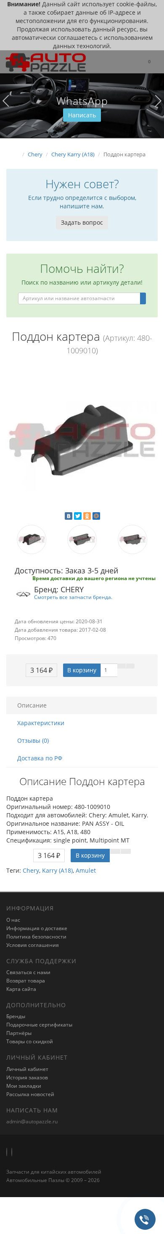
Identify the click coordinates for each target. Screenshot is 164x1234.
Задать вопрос (82, 222)
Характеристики (40, 723)
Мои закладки (23, 1085)
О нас (13, 919)
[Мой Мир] (96, 516)
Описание (32, 705)
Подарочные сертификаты (39, 1024)
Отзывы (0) (33, 740)
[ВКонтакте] (68, 516)
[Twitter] (78, 516)
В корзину (81, 670)
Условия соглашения (32, 945)
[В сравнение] (130, 666)
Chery (31, 870)
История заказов (27, 1077)
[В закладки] (121, 666)
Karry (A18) (57, 870)
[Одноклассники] (87, 516)
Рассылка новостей (30, 1094)
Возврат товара (25, 980)
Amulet (86, 870)
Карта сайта (21, 989)
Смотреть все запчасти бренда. (73, 597)
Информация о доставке (36, 928)
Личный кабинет (27, 1069)
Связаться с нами (28, 972)
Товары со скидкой (29, 1041)
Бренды (15, 1016)
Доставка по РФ (39, 758)
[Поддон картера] (82, 440)
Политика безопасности (36, 936)
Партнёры (19, 1033)
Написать (82, 115)
